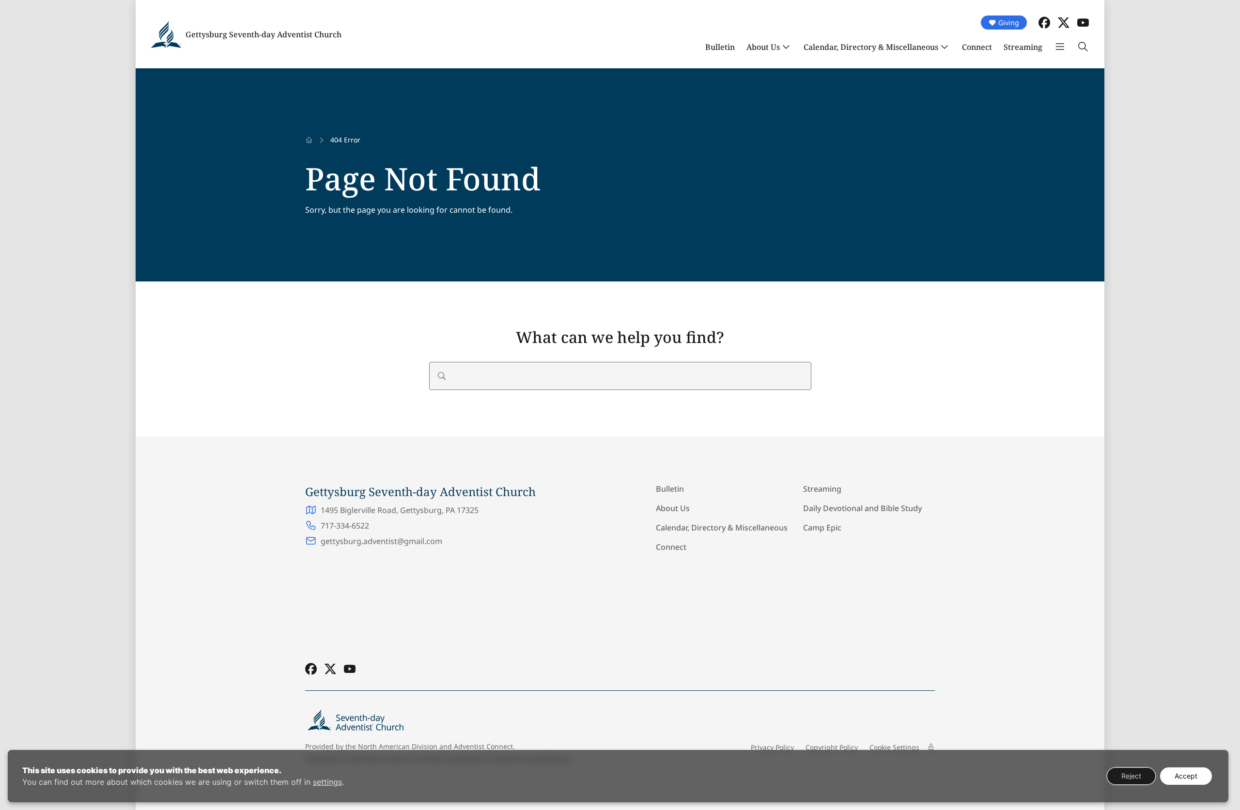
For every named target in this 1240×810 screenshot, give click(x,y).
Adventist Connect (483, 746)
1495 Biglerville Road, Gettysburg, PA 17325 (400, 510)
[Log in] (931, 747)
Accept (1186, 776)
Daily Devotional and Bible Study (862, 508)
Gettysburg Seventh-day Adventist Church (263, 34)
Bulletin (720, 47)
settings (327, 782)
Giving (1008, 22)
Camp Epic (822, 527)
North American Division (397, 746)
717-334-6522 (345, 525)
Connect (977, 47)
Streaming (1023, 47)
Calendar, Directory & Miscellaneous (871, 47)
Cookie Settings (894, 747)
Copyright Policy (832, 747)
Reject (1131, 776)
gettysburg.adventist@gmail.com (381, 541)
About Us (763, 47)
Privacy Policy (772, 747)
